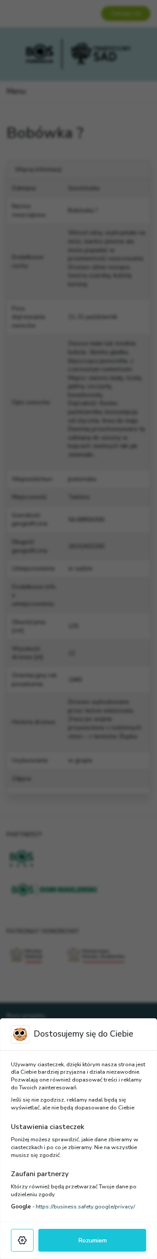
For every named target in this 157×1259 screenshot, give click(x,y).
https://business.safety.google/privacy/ (85, 1207)
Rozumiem (92, 1240)
